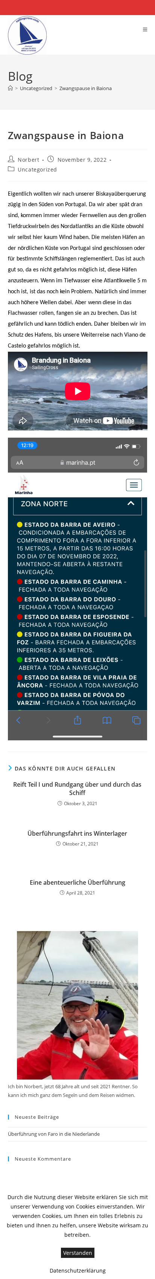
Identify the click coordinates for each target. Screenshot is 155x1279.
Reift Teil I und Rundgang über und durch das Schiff (77, 788)
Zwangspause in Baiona (85, 88)
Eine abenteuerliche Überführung (77, 882)
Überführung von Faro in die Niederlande (54, 1133)
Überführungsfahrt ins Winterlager (77, 833)
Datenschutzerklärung (78, 1270)
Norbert (28, 159)
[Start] (10, 88)
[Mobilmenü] (145, 29)
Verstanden (77, 1252)
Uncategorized (37, 169)
